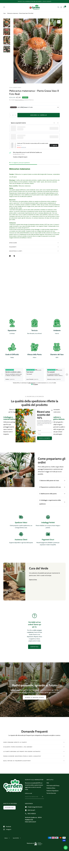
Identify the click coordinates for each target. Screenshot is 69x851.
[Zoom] (59, 22)
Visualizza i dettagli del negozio (20, 156)
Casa (4, 13)
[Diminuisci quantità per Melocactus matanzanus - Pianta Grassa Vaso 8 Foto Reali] (10, 115)
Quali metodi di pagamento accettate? (17, 760)
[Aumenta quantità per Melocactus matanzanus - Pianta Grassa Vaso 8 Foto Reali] (15, 115)
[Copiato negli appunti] (15, 256)
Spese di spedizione (19, 99)
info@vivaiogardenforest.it (35, 807)
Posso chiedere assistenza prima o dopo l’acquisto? (22, 756)
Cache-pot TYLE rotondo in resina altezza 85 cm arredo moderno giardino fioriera (33, 143)
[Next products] (58, 123)
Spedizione (13, 242)
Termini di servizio (51, 793)
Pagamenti (12, 247)
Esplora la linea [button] (33, 579)
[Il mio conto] (61, 7)
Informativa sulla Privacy (53, 785)
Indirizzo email (28, 793)
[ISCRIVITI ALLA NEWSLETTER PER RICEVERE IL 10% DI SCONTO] (34, 1)
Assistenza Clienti (15, 251)
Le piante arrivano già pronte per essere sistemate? (22, 751)
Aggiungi (55, 128)
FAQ (48, 783)
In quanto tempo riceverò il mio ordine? (17, 746)
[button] (34, 697)
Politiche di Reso (51, 788)
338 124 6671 (31, 810)
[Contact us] (66, 848)
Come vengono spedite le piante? (15, 742)
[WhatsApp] (10, 256)
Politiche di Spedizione (52, 790)
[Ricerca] (58, 7)
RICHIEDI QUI (9, 807)
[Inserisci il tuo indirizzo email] (42, 796)
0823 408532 (32, 813)
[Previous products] (54, 123)
